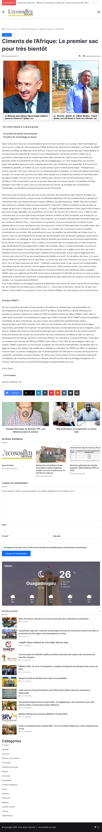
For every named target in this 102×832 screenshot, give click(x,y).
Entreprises (7, 780)
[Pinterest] (51, 393)
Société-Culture (8, 807)
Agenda (5, 749)
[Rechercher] (98, 13)
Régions (5, 802)
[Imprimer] (77, 393)
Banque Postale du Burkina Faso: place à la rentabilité (43, 678)
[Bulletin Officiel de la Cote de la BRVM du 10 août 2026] (9, 718)
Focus (4, 789)
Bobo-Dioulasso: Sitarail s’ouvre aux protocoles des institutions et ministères (54, 619)
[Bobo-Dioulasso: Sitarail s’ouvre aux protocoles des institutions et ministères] (9, 622)
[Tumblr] (45, 393)
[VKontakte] (64, 393)
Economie (6, 776)
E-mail (5, 536)
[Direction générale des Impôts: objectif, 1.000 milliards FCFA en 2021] (85, 454)
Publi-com (6, 798)
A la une (15, 29)
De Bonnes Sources (10, 767)
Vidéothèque (7, 815)
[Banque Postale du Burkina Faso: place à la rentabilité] (9, 682)
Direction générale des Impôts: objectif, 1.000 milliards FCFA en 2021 (84, 467)
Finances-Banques (9, 785)
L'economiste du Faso (47, 827)
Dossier (5, 771)
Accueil (7, 29)
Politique (5, 793)
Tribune (5, 811)
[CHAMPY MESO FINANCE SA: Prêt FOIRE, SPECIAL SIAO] (9, 646)
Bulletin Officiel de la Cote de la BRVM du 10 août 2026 (43, 714)
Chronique (6, 763)
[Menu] (3, 13)
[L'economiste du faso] (20, 11)
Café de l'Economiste (11, 758)
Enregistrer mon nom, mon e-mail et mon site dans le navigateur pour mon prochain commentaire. (45, 547)
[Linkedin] (38, 393)
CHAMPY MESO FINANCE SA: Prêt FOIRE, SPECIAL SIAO (43, 642)
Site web (56, 536)
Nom (4, 525)
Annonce (5, 754)
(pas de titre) (8, 465)
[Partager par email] (70, 393)
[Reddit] (57, 393)
